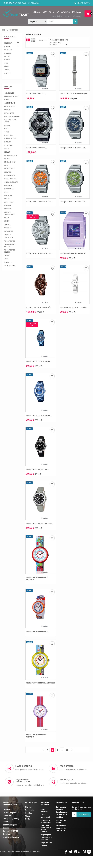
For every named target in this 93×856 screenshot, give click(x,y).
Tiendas (44, 846)
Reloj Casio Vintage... (36, 94)
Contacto (48, 11)
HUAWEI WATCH (10, 138)
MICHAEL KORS (10, 162)
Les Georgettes (10, 155)
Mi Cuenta (77, 16)
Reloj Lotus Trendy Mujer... (39, 361)
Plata (6, 66)
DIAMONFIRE (9, 113)
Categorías (63, 11)
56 (67, 750)
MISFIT (6, 165)
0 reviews (45, 89)
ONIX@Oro (8, 185)
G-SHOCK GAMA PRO (11, 116)
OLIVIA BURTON (10, 179)
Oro (6, 63)
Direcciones (61, 825)
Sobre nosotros (44, 810)
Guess (6, 132)
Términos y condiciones (45, 821)
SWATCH (7, 234)
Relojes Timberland (9, 213)
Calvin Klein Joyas (11, 96)
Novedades (57, 16)
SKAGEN (7, 224)
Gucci (6, 128)
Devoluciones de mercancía (61, 813)
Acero (6, 70)
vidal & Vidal (9, 265)
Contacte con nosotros (46, 838)
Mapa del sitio (46, 843)
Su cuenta (61, 802)
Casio (6, 100)
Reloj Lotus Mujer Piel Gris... (39, 523)
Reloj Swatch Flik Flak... (37, 631)
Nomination (9, 175)
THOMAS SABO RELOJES (9, 251)
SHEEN (6, 221)
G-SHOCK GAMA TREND (10, 121)
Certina (7, 110)
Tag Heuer (8, 238)
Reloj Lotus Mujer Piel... (37, 469)
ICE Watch (8, 145)
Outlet (7, 73)
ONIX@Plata (9, 189)
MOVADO (7, 172)
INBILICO (7, 148)
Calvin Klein (9, 93)
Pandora (8, 195)
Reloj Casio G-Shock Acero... (73, 148)
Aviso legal (45, 817)
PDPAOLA (7, 199)
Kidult (7, 152)
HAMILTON (8, 135)
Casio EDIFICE (9, 106)
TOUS (6, 259)
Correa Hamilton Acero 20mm (74, 94)
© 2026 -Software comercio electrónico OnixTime (20, 852)
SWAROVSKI (8, 231)
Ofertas (67, 16)
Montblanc (9, 169)
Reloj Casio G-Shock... (36, 148)
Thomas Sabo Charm (9, 245)
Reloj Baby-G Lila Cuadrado (73, 253)
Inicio (36, 11)
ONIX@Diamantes (11, 182)
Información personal (61, 808)
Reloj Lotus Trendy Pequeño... (74, 307)
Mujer (6, 56)
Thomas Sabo (9, 241)
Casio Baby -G (9, 103)
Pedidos (59, 817)
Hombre (7, 53)
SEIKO (6, 218)
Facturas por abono (61, 821)
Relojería (8, 43)
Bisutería (8, 50)
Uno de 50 (8, 262)
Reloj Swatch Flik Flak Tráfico (40, 683)
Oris (6, 192)
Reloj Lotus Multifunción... (39, 307)
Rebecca (7, 209)
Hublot (7, 142)
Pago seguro (46, 834)
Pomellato (9, 202)
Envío (43, 814)
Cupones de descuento (61, 829)
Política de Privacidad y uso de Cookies (46, 828)
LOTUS (6, 159)
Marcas (76, 11)
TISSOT (6, 255)
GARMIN (7, 125)
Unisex (7, 60)
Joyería (7, 46)
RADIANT (7, 205)
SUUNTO (7, 228)
